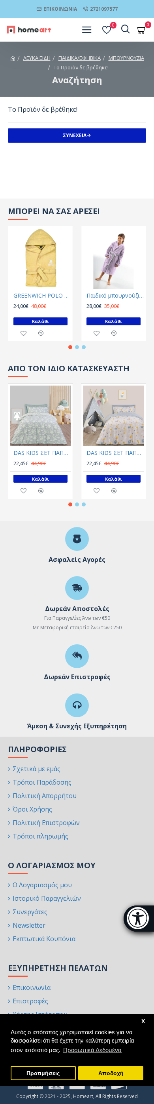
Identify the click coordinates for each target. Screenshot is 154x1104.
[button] (70, 347)
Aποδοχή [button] (111, 1073)
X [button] (143, 1021)
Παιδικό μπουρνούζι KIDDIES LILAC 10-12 (115, 295)
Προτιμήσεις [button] (43, 1073)
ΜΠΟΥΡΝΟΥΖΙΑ (126, 57)
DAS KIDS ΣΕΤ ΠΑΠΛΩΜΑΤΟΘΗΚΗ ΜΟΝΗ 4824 (115, 452)
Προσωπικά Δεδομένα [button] (92, 1050)
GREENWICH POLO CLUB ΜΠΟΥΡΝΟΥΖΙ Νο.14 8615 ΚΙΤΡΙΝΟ (42, 295)
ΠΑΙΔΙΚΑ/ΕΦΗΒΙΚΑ (79, 57)
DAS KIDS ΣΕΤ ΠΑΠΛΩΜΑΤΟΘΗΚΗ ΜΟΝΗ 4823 (42, 452)
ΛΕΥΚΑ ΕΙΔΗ (37, 57)
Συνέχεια (74, 135)
